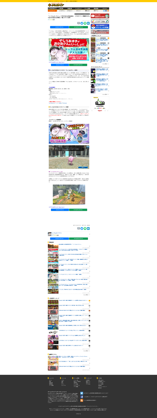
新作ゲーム (96, 10)
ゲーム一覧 (76, 380)
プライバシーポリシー (102, 386)
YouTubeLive (52, 103)
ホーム (50, 380)
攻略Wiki (75, 382)
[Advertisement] (69, 218)
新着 (50, 381)
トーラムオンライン (58, 13)
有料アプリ (88, 382)
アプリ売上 (88, 384)
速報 (89, 225)
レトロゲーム (61, 10)
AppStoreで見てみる (59, 27)
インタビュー (78, 8)
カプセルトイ (69, 10)
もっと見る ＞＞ (87, 294)
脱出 (62, 382)
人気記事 (61, 8)
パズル (62, 380)
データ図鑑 (76, 386)
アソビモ (84, 225)
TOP (49, 13)
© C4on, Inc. (78, 413)
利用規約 (100, 385)
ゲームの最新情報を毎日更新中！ (90, 400)
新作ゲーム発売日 (77, 381)
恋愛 (62, 381)
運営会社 (100, 387)
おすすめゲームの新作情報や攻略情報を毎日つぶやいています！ (96, 393)
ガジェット (78, 10)
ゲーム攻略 (87, 8)
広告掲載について (101, 381)
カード (62, 384)
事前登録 (96, 8)
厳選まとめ (87, 10)
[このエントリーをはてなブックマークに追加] (88, 24)
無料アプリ (88, 381)
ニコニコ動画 (58, 103)
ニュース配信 (100, 384)
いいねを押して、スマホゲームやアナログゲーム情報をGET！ (96, 396)
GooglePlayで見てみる (79, 27)
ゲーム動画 (51, 385)
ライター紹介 (100, 382)
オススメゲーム (77, 385)
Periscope (64, 103)
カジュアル (63, 385)
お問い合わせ (100, 380)
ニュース (52, 8)
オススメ (105, 8)
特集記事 (70, 8)
